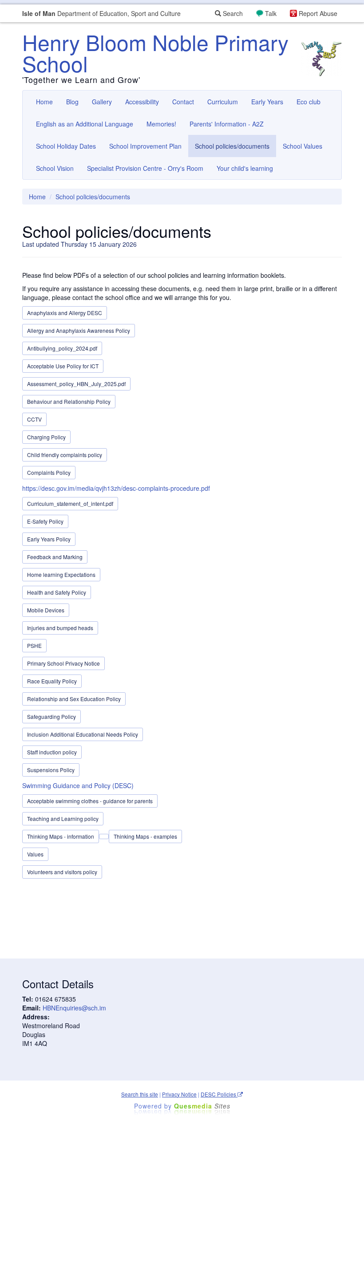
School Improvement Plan (145, 146)
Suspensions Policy (51, 769)
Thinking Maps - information (60, 836)
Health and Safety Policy (56, 592)
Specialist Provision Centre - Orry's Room (145, 168)
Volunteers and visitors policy (62, 872)
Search (232, 13)
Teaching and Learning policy (63, 818)
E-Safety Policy (45, 521)
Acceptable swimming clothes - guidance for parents (90, 801)
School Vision (55, 168)
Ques (202, 1105)
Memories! (161, 123)
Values (35, 854)
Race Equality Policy (52, 681)
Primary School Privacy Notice (63, 663)
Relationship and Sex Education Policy (74, 698)
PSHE (34, 645)
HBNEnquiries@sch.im (74, 1007)
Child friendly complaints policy (64, 454)
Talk (271, 13)
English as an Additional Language (84, 123)
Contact (183, 101)
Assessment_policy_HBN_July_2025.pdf (76, 383)
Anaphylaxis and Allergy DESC (64, 312)
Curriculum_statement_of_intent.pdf (70, 503)
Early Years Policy (49, 539)
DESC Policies (219, 1094)
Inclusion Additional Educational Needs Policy (82, 734)
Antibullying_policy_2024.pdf (62, 348)
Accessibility (142, 101)
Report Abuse (318, 13)
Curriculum (222, 101)
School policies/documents (232, 146)
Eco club (308, 101)
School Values (302, 146)
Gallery (102, 101)
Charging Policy (46, 437)
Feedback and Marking (55, 556)
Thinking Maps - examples (145, 836)
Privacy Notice (179, 1094)
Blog (72, 101)
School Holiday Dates (66, 146)
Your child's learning (245, 168)
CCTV (34, 419)
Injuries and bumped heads (60, 627)
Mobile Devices (45, 610)
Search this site (139, 1094)
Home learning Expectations (61, 574)
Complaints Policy (49, 472)
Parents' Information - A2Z (227, 123)
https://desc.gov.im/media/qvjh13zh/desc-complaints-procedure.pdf (116, 488)
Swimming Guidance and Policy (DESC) (78, 785)
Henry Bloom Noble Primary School (155, 53)
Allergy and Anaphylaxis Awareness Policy (78, 330)
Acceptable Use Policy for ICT (63, 366)
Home (44, 101)
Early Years (267, 101)
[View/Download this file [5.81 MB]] (104, 836)
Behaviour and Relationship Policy (69, 401)
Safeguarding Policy (51, 716)
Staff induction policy (52, 752)
